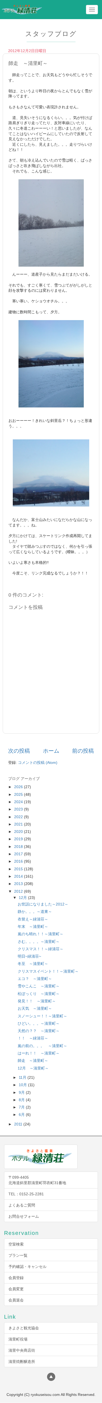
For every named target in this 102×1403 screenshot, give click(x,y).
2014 (19, 876)
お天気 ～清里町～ (35, 1008)
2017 (19, 854)
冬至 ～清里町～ (33, 963)
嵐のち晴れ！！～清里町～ (40, 934)
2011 (18, 1124)
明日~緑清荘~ (29, 956)
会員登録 (16, 1278)
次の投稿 (19, 751)
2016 (19, 861)
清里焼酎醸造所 (21, 1361)
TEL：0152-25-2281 (26, 1194)
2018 (19, 846)
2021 (19, 824)
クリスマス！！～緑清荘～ (40, 949)
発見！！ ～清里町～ (37, 1001)
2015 (19, 869)
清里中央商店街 (21, 1350)
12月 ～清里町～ (33, 1068)
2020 (19, 831)
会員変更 (16, 1289)
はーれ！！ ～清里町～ (39, 1053)
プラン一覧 (17, 1255)
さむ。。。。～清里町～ (39, 941)
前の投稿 (83, 751)
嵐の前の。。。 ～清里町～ (42, 1046)
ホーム (51, 751)
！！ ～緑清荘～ (33, 1038)
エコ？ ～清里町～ (35, 978)
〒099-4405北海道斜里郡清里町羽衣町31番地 (37, 1180)
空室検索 (16, 1244)
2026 (19, 787)
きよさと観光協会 (23, 1328)
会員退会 (16, 1300)
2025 (19, 794)
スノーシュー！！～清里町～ (42, 1016)
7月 (22, 1107)
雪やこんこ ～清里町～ (39, 986)
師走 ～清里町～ (33, 1060)
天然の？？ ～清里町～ (39, 1031)
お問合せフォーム (23, 1216)
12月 (23, 897)
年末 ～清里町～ (33, 926)
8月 (22, 1100)
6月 (22, 1114)
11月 (23, 1077)
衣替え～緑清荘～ (33, 919)
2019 (19, 839)
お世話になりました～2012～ (43, 904)
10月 (23, 1085)
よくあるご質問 (21, 1205)
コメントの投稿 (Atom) (37, 762)
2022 (19, 817)
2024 (19, 802)
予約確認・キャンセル (27, 1266)
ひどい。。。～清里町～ (39, 1023)
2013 (19, 883)
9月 (22, 1092)
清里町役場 (17, 1339)
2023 (19, 809)
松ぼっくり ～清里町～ (39, 993)
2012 (19, 891)
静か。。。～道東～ (35, 911)
